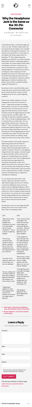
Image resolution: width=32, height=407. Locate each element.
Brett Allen (11, 32)
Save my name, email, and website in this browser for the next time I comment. (14, 370)
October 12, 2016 (23, 32)
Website (4, 362)
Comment (4, 330)
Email (3, 354)
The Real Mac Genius (13, 403)
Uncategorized (16, 14)
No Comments (17, 35)
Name (3, 346)
